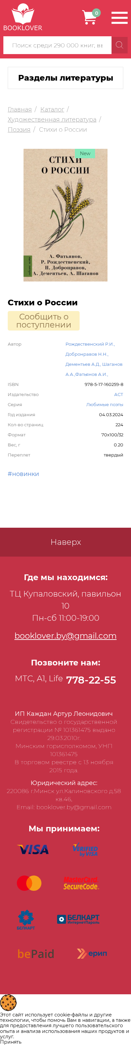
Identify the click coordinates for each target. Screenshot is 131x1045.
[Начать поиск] (120, 45)
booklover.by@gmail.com (65, 636)
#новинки (23, 474)
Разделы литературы (65, 78)
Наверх (65, 542)
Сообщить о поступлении (44, 321)
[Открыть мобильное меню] (120, 18)
